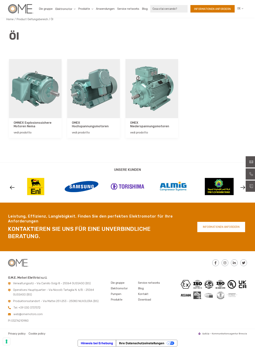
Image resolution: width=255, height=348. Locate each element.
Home (10, 19)
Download (144, 299)
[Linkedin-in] (234, 262)
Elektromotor (119, 288)
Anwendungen (105, 8)
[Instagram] (225, 262)
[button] (12, 187)
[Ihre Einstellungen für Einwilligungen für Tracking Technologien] (6, 341)
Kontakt (143, 294)
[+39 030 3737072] (250, 174)
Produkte (84, 8)
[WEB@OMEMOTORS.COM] (250, 161)
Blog (145, 8)
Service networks (128, 8)
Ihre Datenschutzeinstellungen (141, 343)
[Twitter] (243, 262)
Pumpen (116, 294)
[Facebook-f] (215, 262)
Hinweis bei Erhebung (97, 343)
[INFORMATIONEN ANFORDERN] (250, 186)
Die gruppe (46, 8)
